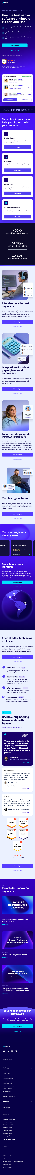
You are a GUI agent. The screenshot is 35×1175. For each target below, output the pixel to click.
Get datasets (17, 193)
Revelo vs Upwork (8, 1130)
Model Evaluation (8, 1088)
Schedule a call (15, 50)
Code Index (6, 1076)
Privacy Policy (7, 1164)
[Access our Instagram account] (16, 1051)
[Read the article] (17, 905)
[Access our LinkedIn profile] (12, 1051)
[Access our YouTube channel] (4, 1051)
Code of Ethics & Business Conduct (13, 1162)
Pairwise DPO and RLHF (9, 1081)
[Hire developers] (17, 88)
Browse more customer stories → (12, 727)
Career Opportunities (9, 1096)
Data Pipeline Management (10, 1086)
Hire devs (17, 147)
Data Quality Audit (8, 1083)
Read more (6, 924)
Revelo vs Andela (8, 1125)
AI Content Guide (8, 1159)
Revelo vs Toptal (7, 1122)
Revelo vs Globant (8, 1133)
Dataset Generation (8, 1078)
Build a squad (17, 170)
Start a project (17, 216)
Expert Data (6, 1073)
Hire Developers (15, 45)
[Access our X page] (8, 1051)
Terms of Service (8, 1167)
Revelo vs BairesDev (9, 1119)
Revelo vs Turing (7, 1127)
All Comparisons (7, 1136)
